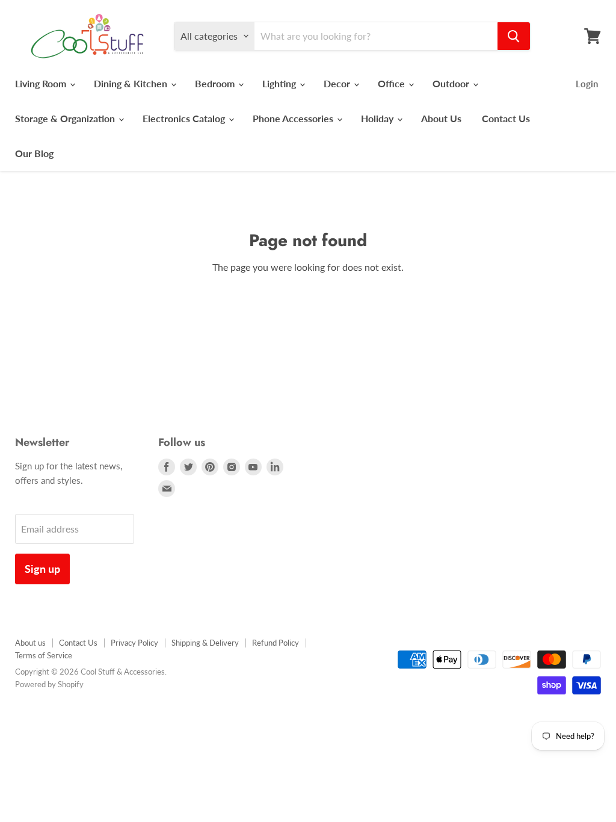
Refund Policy (275, 642)
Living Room (42, 83)
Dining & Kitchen (132, 83)
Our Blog (34, 153)
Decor (338, 83)
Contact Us (506, 118)
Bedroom (216, 83)
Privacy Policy (134, 642)
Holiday (378, 118)
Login (587, 83)
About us (30, 642)
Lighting (280, 83)
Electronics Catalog (185, 118)
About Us (441, 118)
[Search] (513, 36)
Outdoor (452, 83)
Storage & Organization (66, 118)
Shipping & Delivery (205, 642)
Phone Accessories (294, 118)
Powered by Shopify (49, 684)
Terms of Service (43, 655)
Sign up (42, 568)
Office (392, 83)
